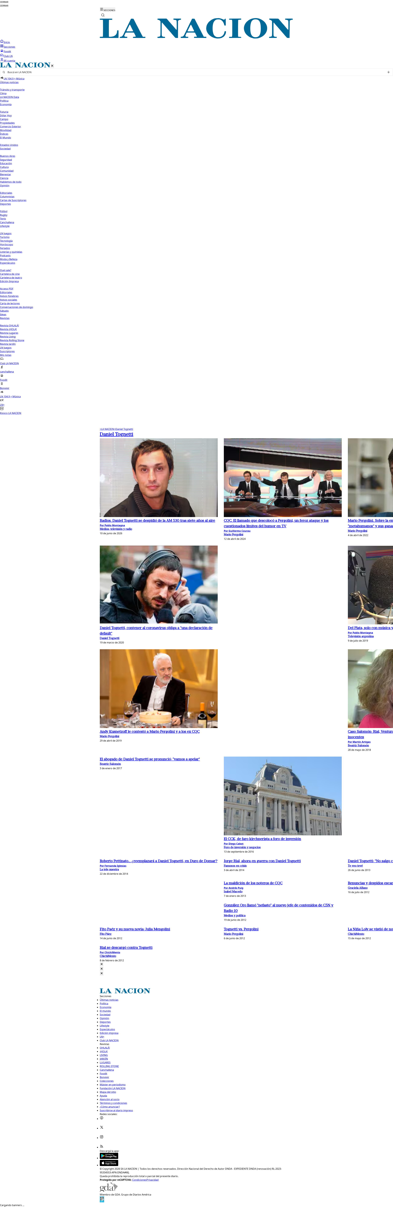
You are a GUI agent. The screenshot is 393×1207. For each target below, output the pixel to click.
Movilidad (5, 130)
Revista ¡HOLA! (8, 329)
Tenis (3, 218)
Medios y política (234, 915)
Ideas (3, 314)
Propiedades (7, 123)
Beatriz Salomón (358, 745)
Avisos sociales (8, 299)
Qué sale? (5, 270)
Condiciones (139, 1180)
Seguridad (6, 159)
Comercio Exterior (10, 126)
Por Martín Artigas (359, 742)
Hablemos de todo (10, 182)
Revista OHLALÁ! (9, 325)
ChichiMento (356, 934)
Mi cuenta (9, 60)
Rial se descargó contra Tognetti (126, 948)
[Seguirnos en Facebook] (101, 1118)
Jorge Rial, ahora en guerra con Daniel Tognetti (262, 861)
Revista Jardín (8, 344)
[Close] (101, 964)
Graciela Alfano (358, 888)
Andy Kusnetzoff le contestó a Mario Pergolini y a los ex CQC (150, 732)
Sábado (4, 310)
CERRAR (4, 2)
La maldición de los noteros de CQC (253, 883)
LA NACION (107, 429)
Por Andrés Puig (233, 888)
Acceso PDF (6, 288)
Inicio (7, 42)
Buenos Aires (7, 156)
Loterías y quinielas (11, 252)
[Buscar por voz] (388, 72)
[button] (196, 238)
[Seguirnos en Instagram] (101, 1137)
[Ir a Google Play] (109, 1158)
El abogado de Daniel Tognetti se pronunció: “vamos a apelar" (150, 759)
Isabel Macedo (233, 891)
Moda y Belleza (8, 259)
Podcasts (5, 255)
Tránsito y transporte (12, 89)
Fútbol (3, 211)
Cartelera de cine (10, 274)
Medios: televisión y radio (116, 529)
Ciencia (4, 178)
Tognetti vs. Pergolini (241, 929)
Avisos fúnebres (9, 296)
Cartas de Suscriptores (13, 200)
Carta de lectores (10, 303)
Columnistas (7, 196)
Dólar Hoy (6, 115)
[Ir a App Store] (109, 1165)
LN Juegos (6, 233)
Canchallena (7, 222)
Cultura (4, 167)
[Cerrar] (52, 66)
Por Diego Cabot (233, 843)
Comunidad (7, 170)
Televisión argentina (361, 636)
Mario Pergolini (233, 534)
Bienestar (5, 174)
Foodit (7, 51)
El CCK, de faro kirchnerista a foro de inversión (262, 839)
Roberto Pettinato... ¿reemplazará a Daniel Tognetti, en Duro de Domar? (158, 861)
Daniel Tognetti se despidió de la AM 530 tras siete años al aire (157, 521)
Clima (3, 93)
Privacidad (152, 1180)
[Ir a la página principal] (196, 37)
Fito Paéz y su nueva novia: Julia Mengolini (135, 929)
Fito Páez (105, 934)
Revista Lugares (9, 333)
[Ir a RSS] (101, 1147)
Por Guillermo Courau (237, 531)
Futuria (4, 111)
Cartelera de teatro (11, 277)
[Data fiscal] (102, 1201)
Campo (4, 119)
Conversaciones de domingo (16, 307)
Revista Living (8, 336)
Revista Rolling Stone (12, 340)
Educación (6, 163)
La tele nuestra (109, 869)
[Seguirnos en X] (101, 1128)
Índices (4, 134)
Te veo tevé (355, 866)
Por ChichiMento (110, 952)
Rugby (3, 215)
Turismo (5, 237)
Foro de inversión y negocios (242, 847)
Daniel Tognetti (123, 429)
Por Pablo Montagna (112, 525)
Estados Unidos (9, 145)
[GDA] (109, 1191)
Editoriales (6, 193)
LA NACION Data (9, 97)
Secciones (9, 47)
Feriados (5, 248)
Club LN (8, 56)
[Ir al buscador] (103, 15)
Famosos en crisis (235, 866)
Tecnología (6, 240)
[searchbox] (195, 72)
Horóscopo (6, 244)
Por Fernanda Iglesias (113, 865)
